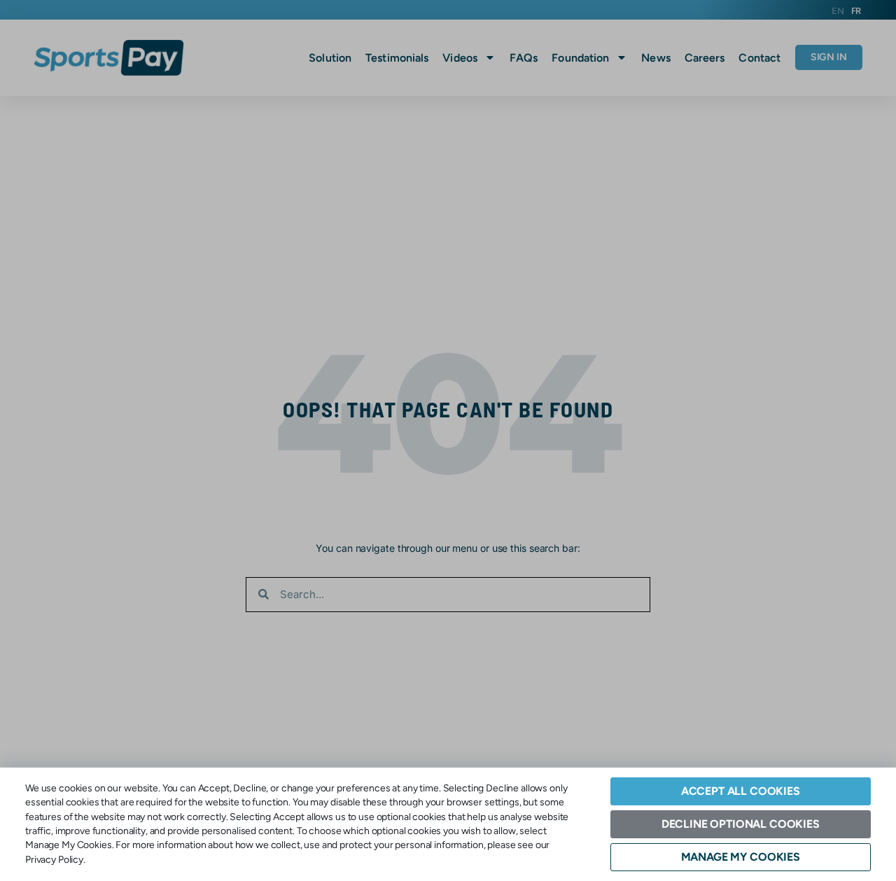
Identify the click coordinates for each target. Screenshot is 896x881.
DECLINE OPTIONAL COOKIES (741, 824)
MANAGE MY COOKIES (740, 856)
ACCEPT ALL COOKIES (740, 791)
